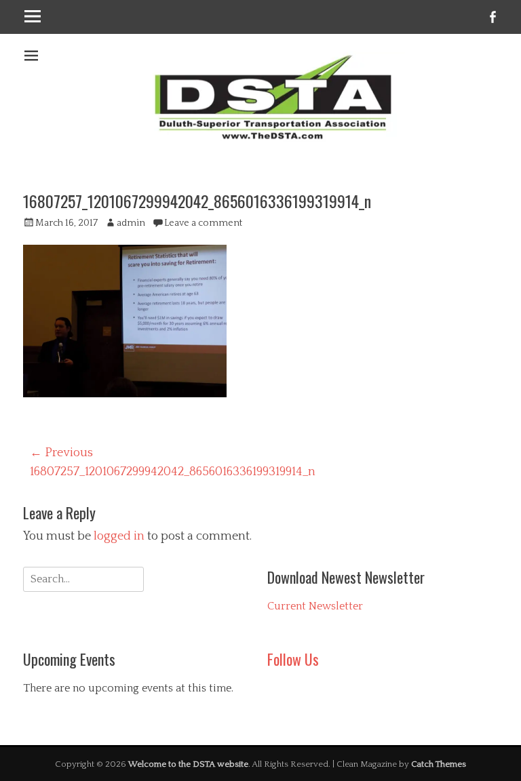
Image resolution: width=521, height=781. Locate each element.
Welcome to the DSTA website (188, 764)
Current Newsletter (315, 606)
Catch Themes (438, 764)
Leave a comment (203, 223)
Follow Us (293, 659)
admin (131, 223)
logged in (119, 536)
